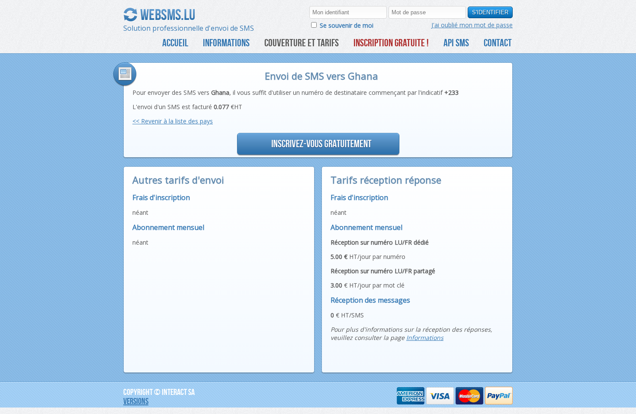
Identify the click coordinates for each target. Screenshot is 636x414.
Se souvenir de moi (346, 25)
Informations (226, 42)
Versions (135, 400)
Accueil (175, 42)
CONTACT (498, 42)
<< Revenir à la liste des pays (172, 121)
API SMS (456, 42)
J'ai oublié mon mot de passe (472, 25)
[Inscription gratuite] (318, 144)
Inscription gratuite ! (391, 42)
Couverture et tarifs (301, 42)
